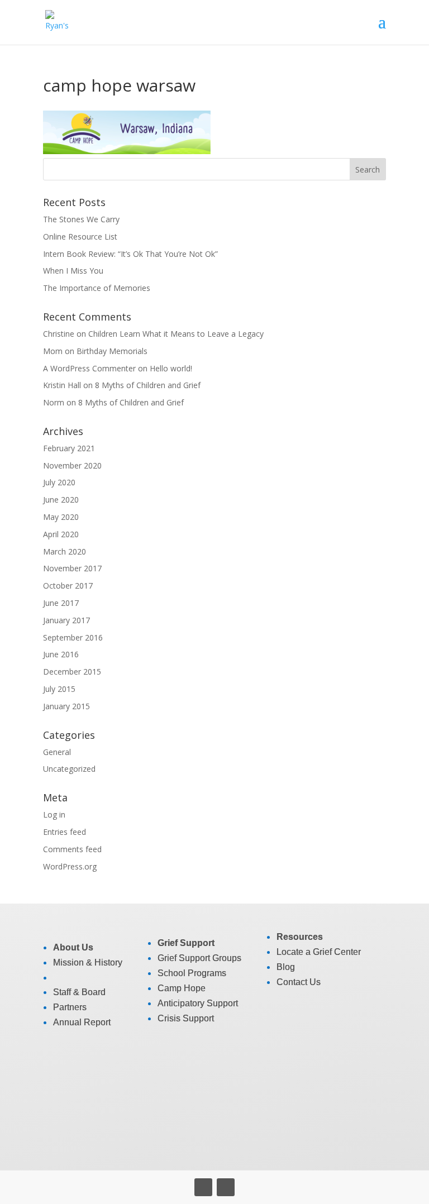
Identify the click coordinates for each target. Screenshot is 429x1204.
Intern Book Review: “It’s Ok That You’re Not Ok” (130, 254)
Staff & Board (79, 992)
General (57, 752)
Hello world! (171, 368)
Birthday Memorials (112, 351)
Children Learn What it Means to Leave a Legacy (176, 333)
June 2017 (61, 603)
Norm (53, 402)
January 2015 (66, 706)
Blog (286, 967)
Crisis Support (186, 1018)
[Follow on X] (226, 1187)
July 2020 (59, 482)
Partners (70, 1007)
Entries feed (64, 831)
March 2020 (64, 551)
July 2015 (59, 689)
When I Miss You (73, 270)
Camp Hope (182, 988)
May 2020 (61, 517)
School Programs (192, 973)
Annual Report (82, 1022)
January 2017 (66, 620)
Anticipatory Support (198, 1003)
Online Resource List (80, 236)
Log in (54, 814)
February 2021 (69, 448)
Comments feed (72, 849)
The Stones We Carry (81, 219)
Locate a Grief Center (319, 952)
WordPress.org (70, 866)
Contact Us (299, 982)
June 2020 (61, 499)
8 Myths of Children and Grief (148, 385)
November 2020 (72, 465)
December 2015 (72, 671)
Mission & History (87, 962)
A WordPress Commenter (89, 368)
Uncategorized (69, 768)
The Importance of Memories (96, 288)
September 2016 (73, 637)
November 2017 (72, 568)
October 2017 (68, 585)
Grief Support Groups (199, 958)
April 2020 (61, 534)
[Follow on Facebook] (203, 1187)
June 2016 (61, 654)
